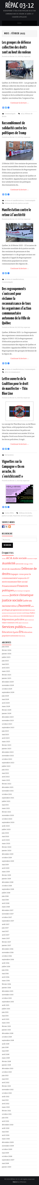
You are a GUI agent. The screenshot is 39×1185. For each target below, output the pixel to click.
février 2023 (6, 745)
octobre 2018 (7, 886)
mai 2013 (5, 1079)
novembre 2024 (8, 685)
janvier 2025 (6, 678)
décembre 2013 (7, 1068)
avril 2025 (6, 668)
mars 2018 (6, 907)
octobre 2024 (7, 689)
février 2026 (6, 650)
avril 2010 (5, 1135)
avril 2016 (5, 977)
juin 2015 (5, 1012)
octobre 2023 (7, 724)
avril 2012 (5, 1104)
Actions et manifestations (14, 200)
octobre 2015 (7, 998)
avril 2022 (6, 777)
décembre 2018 (7, 882)
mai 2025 (5, 664)
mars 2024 (6, 706)
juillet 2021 (6, 801)
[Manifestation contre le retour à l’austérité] (19, 232)
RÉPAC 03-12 (19, 5)
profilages (6, 610)
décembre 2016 (7, 949)
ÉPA (21, 631)
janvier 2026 (6, 654)
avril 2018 (5, 903)
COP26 (31, 564)
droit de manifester (11, 569)
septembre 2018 (8, 889)
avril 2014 (5, 1054)
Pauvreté (16, 516)
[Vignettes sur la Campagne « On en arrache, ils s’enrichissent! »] (19, 494)
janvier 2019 (6, 879)
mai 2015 (5, 1016)
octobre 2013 (7, 1072)
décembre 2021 (7, 787)
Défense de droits (11, 203)
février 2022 (6, 784)
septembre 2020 (8, 822)
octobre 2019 (7, 858)
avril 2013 (5, 1082)
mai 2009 (5, 1153)
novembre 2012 (8, 1090)
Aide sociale (20, 558)
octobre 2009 (7, 1149)
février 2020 (6, 847)
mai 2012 (5, 1100)
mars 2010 (6, 1139)
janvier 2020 (6, 850)
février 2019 (6, 875)
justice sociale (23, 203)
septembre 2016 (8, 959)
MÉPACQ (14, 606)
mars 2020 (6, 843)
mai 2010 (5, 1132)
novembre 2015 (7, 995)
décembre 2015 (7, 991)
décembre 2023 (8, 717)
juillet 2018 (6, 893)
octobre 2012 (7, 1093)
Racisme (32, 610)
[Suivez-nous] (3, 526)
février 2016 (6, 984)
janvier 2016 (6, 988)
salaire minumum (23, 623)
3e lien (4, 558)
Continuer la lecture (19, 103)
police (32, 606)
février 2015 (6, 1026)
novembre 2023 (8, 720)
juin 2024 (5, 696)
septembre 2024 (8, 692)
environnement (9, 582)
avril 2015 (5, 1019)
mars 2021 (6, 808)
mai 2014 (5, 1051)
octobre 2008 (7, 1156)
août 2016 (5, 963)
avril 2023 (6, 738)
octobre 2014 (7, 1037)
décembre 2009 (8, 1142)
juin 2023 (5, 731)
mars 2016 (6, 981)
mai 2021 (5, 805)
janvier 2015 (6, 1030)
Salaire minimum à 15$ (10, 623)
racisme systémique (23, 613)
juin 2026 (5, 647)
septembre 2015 (8, 1002)
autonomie (20, 564)
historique (20, 591)
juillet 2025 (6, 657)
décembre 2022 (8, 752)
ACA (22, 114)
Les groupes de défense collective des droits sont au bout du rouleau (16, 47)
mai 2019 (5, 865)
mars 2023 (6, 742)
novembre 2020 (8, 815)
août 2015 (5, 1005)
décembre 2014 (7, 1033)
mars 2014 (6, 1058)
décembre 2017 (7, 910)
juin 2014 (5, 1047)
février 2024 (6, 710)
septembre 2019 (8, 861)
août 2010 (5, 1128)
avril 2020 (6, 840)
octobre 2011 (6, 1114)
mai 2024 (5, 699)
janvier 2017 (6, 945)
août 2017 (5, 924)
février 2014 (6, 1061)
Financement (9, 586)
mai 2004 (5, 1163)
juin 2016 (5, 970)
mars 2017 (6, 938)
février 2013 (6, 1086)
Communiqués (10, 114)
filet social (22, 582)
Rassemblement (14, 616)
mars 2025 (6, 671)
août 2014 (5, 1044)
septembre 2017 (8, 921)
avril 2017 (5, 935)
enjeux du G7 (23, 578)
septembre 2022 (8, 763)
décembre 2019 (7, 854)
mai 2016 (5, 974)
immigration (26, 591)
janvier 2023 (6, 749)
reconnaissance (14, 372)
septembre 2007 (8, 1160)
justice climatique (21, 595)
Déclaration (9, 455)
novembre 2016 (8, 952)
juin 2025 (5, 661)
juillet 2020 (6, 829)
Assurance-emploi (32, 558)
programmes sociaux (20, 610)
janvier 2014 (6, 1065)
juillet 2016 (6, 966)
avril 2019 (5, 868)
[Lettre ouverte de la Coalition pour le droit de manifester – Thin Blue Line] (19, 411)
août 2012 (5, 1097)
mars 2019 (6, 872)
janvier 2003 (6, 1167)
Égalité (16, 632)
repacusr (27, 56)
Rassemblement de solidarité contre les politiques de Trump (14, 128)
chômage (26, 564)
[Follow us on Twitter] (6, 526)
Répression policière (13, 619)
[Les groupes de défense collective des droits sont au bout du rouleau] (19, 70)
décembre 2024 (8, 682)
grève (15, 591)
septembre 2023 (8, 727)
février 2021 (6, 812)
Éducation (7, 632)
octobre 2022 (7, 759)
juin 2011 (5, 1118)
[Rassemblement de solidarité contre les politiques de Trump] (19, 150)
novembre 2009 (8, 1146)
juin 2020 (5, 833)
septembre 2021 (8, 798)
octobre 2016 (7, 956)
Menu (19, 23)
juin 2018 (5, 896)
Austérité (8, 563)
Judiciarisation (5, 595)
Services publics (27, 516)
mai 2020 (5, 836)
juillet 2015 (6, 1009)
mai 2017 (5, 931)
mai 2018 (5, 900)
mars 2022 (6, 780)
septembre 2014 (8, 1040)
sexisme (29, 627)
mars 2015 (6, 1023)
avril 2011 (5, 1121)
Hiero (15, 1182)
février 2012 (6, 1111)
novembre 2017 (8, 914)
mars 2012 (6, 1107)
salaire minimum (29, 620)
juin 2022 (5, 770)
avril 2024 (6, 703)
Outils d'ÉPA (9, 513)
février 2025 (6, 675)
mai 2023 (5, 734)
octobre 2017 (7, 917)
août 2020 (6, 826)
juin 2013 (5, 1075)
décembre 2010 (7, 1125)
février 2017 (6, 942)
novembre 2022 (8, 756)
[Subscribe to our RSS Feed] (9, 526)
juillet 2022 (6, 766)
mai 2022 (5, 773)
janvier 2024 (6, 713)
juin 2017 (5, 928)
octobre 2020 (7, 819)
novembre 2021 (8, 791)
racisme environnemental (9, 613)
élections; (22, 636)
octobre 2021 (7, 794)
